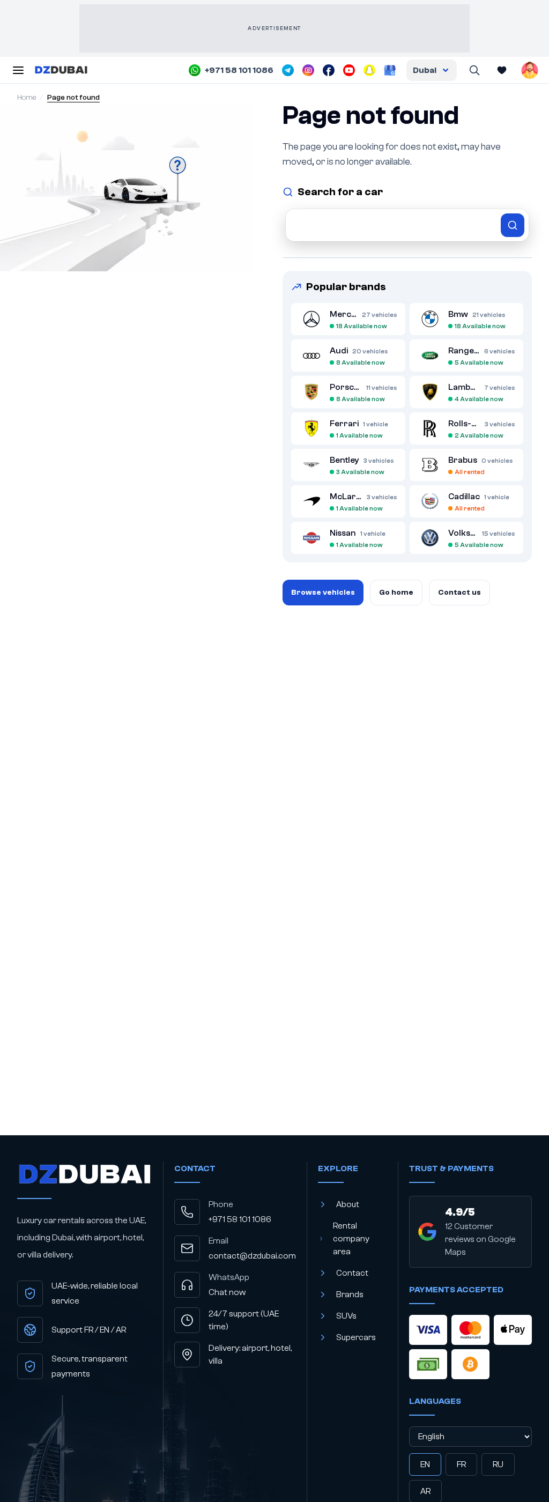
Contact (352, 1273)
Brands (349, 1294)
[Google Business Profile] (390, 70)
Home (26, 97)
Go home (396, 592)
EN (425, 1464)
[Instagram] (308, 70)
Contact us (459, 592)
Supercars (356, 1337)
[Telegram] (288, 70)
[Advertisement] (274, 28)
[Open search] (474, 70)
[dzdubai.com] (61, 70)
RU (498, 1464)
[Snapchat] (369, 70)
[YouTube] (349, 70)
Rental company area (351, 1238)
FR (461, 1464)
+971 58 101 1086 (240, 1219)
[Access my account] (529, 70)
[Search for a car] (407, 225)
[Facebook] (328, 70)
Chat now (227, 1292)
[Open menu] (18, 70)
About (347, 1204)
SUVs (346, 1316)
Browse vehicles (323, 592)
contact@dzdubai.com (252, 1256)
